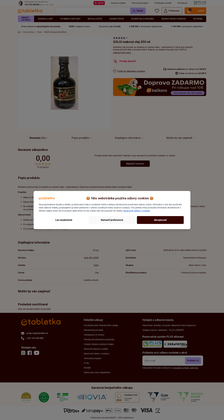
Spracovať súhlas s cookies (136, 211)
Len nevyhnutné (63, 220)
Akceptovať (160, 220)
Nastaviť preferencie (112, 220)
